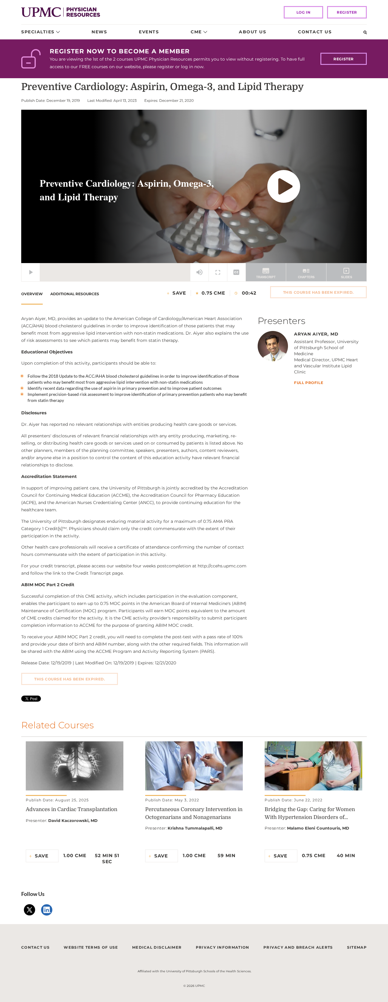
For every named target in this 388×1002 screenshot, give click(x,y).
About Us (252, 32)
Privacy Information (222, 947)
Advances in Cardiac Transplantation (71, 809)
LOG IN (303, 12)
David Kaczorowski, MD (73, 820)
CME (196, 32)
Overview (32, 294)
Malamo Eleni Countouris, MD (318, 828)
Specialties (38, 32)
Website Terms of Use (91, 947)
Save (179, 293)
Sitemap (357, 947)
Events (149, 32)
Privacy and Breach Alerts (298, 947)
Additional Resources (74, 294)
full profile (308, 383)
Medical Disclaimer (157, 947)
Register (347, 12)
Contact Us (315, 32)
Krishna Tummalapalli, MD (195, 828)
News (99, 32)
